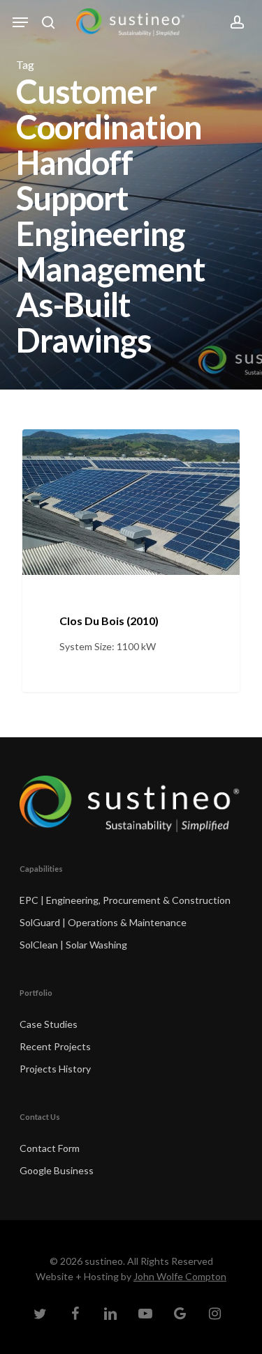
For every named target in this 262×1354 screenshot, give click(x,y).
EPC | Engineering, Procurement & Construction (125, 900)
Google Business (57, 1170)
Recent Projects (55, 1046)
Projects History (55, 1069)
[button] (20, 22)
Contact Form (50, 1148)
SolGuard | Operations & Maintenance (103, 922)
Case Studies (49, 1024)
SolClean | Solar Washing (73, 945)
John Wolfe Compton (179, 1276)
